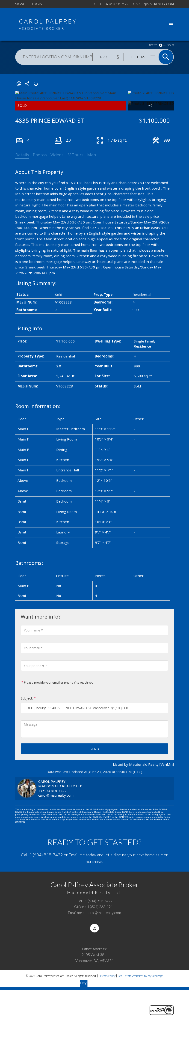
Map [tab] (91, 155)
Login (37, 4)
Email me (77, 854)
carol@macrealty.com (56, 795)
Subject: (27, 698)
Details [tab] (22, 155)
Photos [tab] (40, 155)
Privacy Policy (107, 976)
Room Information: (37, 406)
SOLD (170, 45)
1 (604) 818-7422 (52, 790)
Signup (21, 4)
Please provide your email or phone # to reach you (58, 682)
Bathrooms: (29, 563)
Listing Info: (29, 328)
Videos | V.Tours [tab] (66, 155)
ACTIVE (153, 45)
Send (94, 748)
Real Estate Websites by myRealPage (140, 976)
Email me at (94, 912)
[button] (94, 928)
